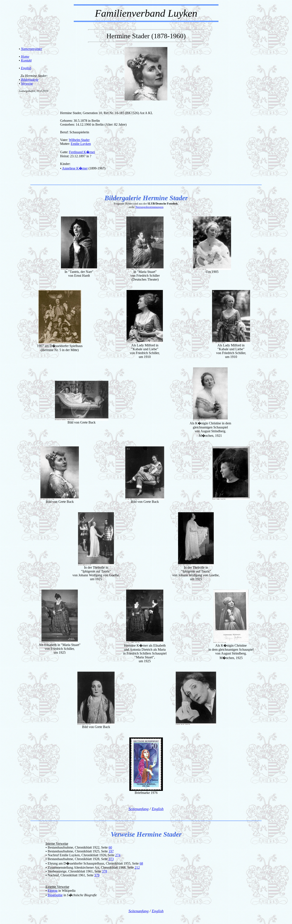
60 (110, 847)
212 (137, 867)
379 (96, 875)
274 (117, 855)
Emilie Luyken (81, 144)
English (26, 68)
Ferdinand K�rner (82, 152)
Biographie (55, 895)
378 (104, 871)
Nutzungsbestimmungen (149, 207)
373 (111, 859)
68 (141, 863)
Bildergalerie (29, 79)
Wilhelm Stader (79, 140)
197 (111, 851)
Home (25, 56)
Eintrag (53, 890)
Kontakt (26, 60)
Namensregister (31, 49)
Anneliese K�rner (75, 168)
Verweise (27, 83)
